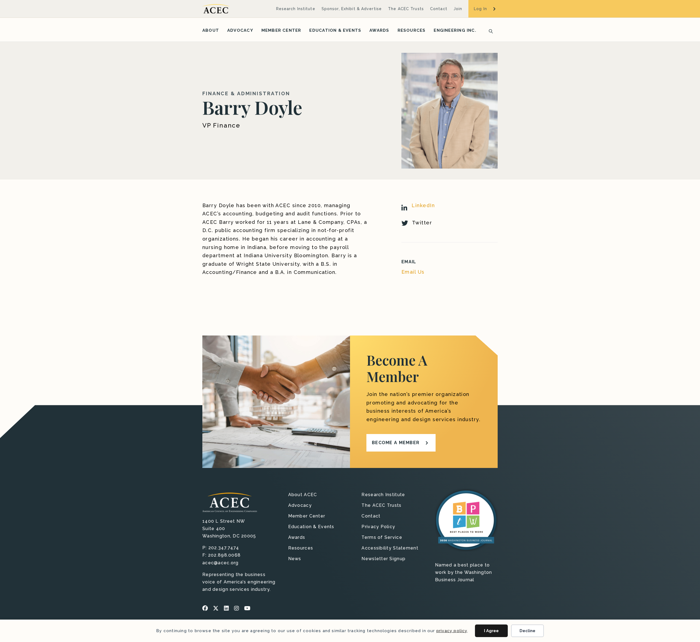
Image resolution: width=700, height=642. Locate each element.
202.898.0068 (224, 555)
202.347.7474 (223, 547)
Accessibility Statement (389, 548)
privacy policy (451, 630)
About (210, 30)
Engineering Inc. (455, 30)
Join (458, 9)
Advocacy (240, 30)
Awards (379, 30)
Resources (412, 30)
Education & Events (335, 30)
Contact (438, 9)
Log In (480, 9)
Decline (527, 630)
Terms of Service (381, 537)
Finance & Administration (246, 93)
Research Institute (295, 9)
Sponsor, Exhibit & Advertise (352, 9)
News (294, 559)
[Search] (489, 30)
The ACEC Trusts (406, 9)
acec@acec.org (220, 562)
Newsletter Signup (383, 559)
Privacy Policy (378, 527)
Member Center (281, 30)
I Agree (491, 630)
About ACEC (302, 495)
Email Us (413, 272)
